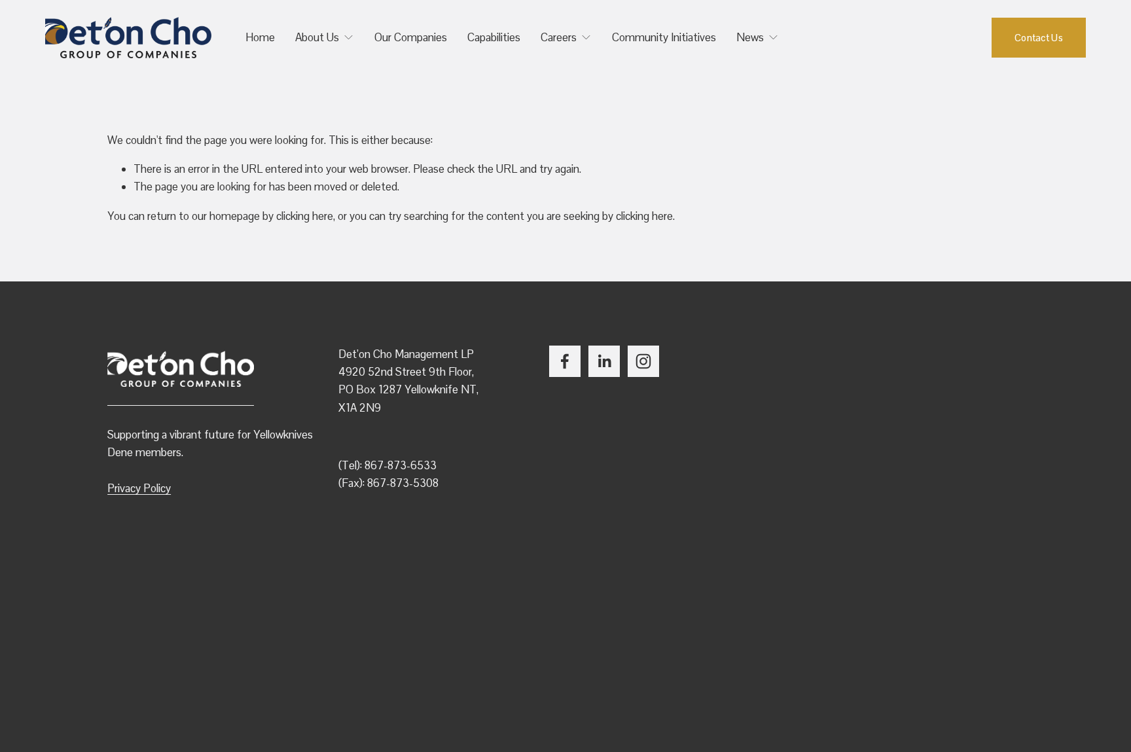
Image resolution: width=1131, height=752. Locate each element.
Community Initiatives (664, 37)
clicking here (304, 216)
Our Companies (410, 37)
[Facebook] (565, 361)
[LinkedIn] (604, 361)
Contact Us (1038, 37)
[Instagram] (643, 361)
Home (260, 37)
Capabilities (493, 37)
